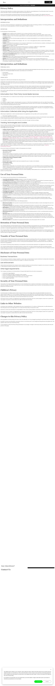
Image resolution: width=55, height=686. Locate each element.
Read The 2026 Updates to (27, 5)
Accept (38, 681)
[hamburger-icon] (29, 2)
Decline (47, 681)
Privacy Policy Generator (48, 15)
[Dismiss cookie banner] (50, 669)
